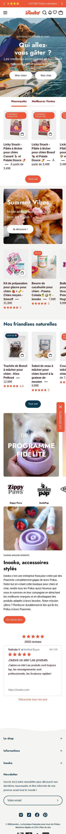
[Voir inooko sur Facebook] (37, 814)
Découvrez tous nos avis (33, 699)
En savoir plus (14, 619)
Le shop (9, 738)
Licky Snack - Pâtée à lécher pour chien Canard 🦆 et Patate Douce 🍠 (15, 152)
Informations (12, 751)
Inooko (8, 763)
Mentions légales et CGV (27, 827)
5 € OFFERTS (60, 420)
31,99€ (8, 303)
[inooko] (33, 12)
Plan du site (45, 827)
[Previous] (4, 3)
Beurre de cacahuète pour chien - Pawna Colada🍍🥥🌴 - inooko (42, 291)
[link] (33, 690)
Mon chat (46, 75)
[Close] (60, 406)
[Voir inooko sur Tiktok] (29, 814)
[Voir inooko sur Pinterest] (45, 814)
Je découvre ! (20, 229)
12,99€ (8, 381)
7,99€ (52, 299)
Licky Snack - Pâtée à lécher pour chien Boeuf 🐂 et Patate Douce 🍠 (43, 152)
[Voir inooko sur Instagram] (21, 814)
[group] (33, 3)
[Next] (61, 3)
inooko (15, 824)
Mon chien (21, 75)
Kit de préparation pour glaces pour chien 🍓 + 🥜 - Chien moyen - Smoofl (15, 291)
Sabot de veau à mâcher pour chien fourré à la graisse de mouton (42, 373)
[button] (44, 12)
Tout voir (33, 179)
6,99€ (35, 385)
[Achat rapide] (22, 134)
